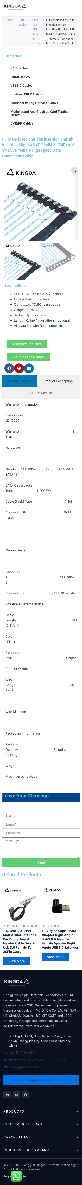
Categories (14, 56)
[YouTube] (16, 1094)
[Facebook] (25, 1094)
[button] (41, 56)
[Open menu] (74, 7)
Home (9, 20)
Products (13, 1111)
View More (16, 961)
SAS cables (23, 22)
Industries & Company (26, 1150)
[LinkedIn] (7, 1094)
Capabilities (16, 1137)
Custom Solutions (22, 1124)
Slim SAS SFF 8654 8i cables (36, 31)
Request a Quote (41, 1080)
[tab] (19, 381)
